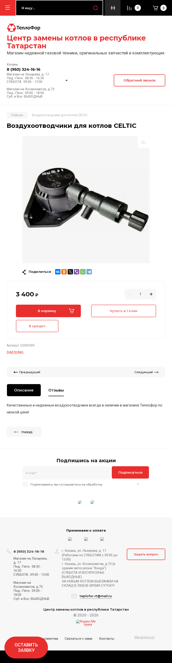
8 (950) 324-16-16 (23, 69)
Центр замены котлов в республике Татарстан (76, 42)
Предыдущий (29, 372)
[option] (86, 199)
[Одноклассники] (64, 271)
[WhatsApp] (83, 271)
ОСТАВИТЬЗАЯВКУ (26, 647)
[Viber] (76, 271)
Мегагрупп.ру (145, 637)
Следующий (143, 372)
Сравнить (143, 142)
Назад (26, 432)
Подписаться (130, 472)
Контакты (106, 639)
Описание (24, 390)
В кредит (37, 326)
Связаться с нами (78, 639)
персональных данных (120, 484)
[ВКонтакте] (57, 271)
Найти (95, 8)
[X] (70, 271)
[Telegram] (89, 271)
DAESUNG (15, 352)
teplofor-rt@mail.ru (96, 596)
